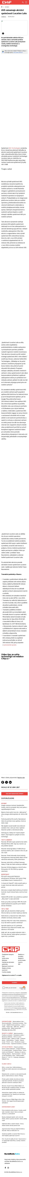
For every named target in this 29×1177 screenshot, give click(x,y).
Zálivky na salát (15, 1038)
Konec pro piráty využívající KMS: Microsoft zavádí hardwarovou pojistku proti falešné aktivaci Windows (13, 903)
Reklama (4, 960)
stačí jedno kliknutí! (18, 52)
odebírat (14, 982)
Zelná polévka (10, 1040)
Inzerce (20, 962)
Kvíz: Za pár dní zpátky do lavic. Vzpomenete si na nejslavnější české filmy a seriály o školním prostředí (14, 1140)
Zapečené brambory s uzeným (19, 1043)
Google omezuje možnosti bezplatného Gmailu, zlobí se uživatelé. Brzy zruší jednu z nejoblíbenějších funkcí (14, 807)
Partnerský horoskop (17, 1023)
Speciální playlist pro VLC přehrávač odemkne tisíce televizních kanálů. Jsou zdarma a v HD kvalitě (12, 927)
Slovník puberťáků (6, 1023)
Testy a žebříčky (6, 840)
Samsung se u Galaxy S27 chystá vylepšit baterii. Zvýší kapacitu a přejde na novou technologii (13, 834)
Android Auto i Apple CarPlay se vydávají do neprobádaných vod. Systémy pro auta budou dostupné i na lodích (13, 1094)
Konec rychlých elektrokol (8, 1048)
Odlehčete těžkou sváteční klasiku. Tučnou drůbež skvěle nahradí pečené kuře (13, 1124)
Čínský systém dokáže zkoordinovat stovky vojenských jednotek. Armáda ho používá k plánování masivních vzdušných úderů (13, 1080)
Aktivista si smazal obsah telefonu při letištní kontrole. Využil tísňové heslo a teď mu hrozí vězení (14, 892)
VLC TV (10, 1057)
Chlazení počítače (18, 1047)
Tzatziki (17, 1040)
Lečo (12, 1042)
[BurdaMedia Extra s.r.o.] (11, 949)
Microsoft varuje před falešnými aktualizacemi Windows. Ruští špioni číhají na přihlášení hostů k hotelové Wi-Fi (13, 878)
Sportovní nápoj (6, 1038)
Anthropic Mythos (6, 1053)
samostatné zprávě (10, 645)
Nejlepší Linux (5, 1059)
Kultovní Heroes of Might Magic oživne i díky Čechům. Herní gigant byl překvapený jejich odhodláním (13, 1101)
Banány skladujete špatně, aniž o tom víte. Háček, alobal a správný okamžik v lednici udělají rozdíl (14, 1118)
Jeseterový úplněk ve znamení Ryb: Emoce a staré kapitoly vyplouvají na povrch (13, 1134)
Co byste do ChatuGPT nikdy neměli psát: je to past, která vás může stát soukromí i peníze (14, 885)
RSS (19, 964)
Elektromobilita (20, 1055)
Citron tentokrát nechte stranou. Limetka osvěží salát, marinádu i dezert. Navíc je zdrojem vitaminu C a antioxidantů (14, 1112)
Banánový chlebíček (7, 1036)
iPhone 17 (4, 1057)
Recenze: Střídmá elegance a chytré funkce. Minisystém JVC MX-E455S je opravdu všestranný (14, 869)
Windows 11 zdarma (20, 1052)
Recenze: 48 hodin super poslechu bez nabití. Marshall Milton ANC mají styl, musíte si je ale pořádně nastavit (14, 843)
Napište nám (21, 777)
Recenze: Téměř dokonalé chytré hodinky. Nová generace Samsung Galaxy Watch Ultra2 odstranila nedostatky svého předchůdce (14, 857)
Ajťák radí (16, 1026)
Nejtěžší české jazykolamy (13, 1025)
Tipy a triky (5, 909)
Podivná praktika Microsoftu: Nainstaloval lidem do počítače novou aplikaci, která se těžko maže (13, 821)
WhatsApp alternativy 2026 (9, 1030)
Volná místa (5, 958)
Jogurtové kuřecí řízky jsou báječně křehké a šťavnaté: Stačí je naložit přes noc (13, 1129)
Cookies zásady (6, 972)
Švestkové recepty (19, 1042)
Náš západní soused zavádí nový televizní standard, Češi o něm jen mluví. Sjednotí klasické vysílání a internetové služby (13, 828)
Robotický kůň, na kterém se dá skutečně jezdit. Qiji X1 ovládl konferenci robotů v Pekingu (14, 1074)
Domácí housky (6, 1043)
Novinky (7, 7)
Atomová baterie (16, 1053)
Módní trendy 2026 (16, 1028)
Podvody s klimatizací (19, 1057)
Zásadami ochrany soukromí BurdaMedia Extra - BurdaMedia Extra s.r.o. (14, 997)
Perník (8, 1042)
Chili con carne (17, 1036)
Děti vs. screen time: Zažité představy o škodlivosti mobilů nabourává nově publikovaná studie (14, 1069)
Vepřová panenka (18, 1033)
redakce (3, 16)
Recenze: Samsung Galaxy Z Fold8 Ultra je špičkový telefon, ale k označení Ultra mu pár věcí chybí (14, 850)
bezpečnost (5, 874)
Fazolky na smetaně (7, 1035)
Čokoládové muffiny (19, 1035)
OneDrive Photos (17, 1050)
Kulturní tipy (10, 1026)
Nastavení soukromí (7, 966)
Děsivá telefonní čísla (18, 1021)
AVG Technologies (14, 148)
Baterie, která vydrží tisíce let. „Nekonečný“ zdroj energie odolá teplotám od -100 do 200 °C (14, 814)
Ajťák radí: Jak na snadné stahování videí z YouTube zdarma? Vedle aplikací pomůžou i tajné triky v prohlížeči (13, 934)
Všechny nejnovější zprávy (14, 793)
